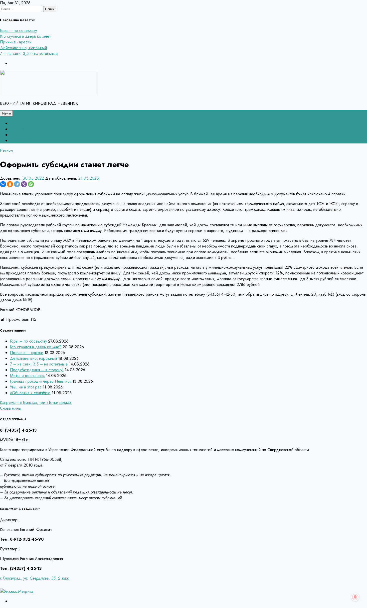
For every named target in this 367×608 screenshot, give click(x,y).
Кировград (19, 140)
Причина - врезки (15, 42)
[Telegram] (17, 184)
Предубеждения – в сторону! (36, 370)
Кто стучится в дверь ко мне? (25, 36)
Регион (6, 150)
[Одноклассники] (10, 184)
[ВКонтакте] (3, 184)
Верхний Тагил (23, 135)
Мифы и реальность (27, 375)
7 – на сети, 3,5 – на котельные (29, 53)
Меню (6, 113)
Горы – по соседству (18, 30)
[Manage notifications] (355, 597)
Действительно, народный (23, 48)
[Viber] (24, 184)
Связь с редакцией (27, 123)
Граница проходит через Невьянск (40, 381)
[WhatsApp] (31, 184)
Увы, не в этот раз (25, 387)
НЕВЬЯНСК (20, 129)
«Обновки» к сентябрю (30, 393)
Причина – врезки (26, 353)
